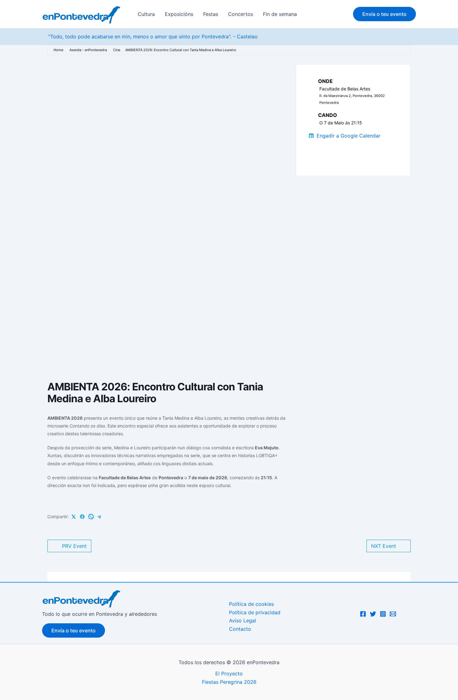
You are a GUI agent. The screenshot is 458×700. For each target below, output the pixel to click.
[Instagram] (383, 614)
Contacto (240, 629)
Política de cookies (251, 604)
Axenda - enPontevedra (88, 50)
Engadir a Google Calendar (348, 136)
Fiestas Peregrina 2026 (229, 682)
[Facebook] (363, 614)
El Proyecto (229, 673)
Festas (210, 14)
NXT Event (383, 546)
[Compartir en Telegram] (99, 516)
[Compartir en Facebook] (82, 516)
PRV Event (74, 546)
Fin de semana (280, 14)
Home (58, 50)
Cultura (146, 14)
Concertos (240, 14)
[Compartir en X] (73, 516)
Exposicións (179, 14)
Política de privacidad (254, 612)
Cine (116, 50)
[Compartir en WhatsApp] (91, 516)
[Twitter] (373, 614)
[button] (384, 14)
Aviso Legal (242, 620)
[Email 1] (393, 614)
